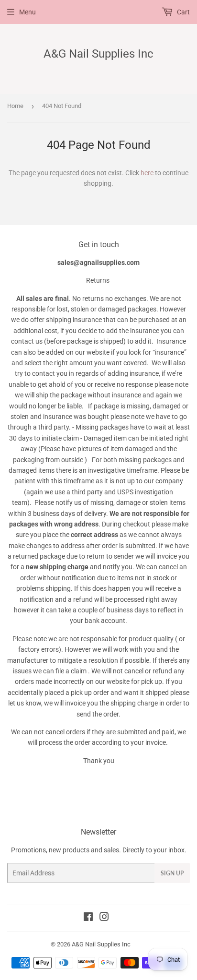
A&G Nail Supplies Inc (98, 53)
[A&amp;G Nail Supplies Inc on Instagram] (104, 918)
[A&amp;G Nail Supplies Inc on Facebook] (88, 918)
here (147, 173)
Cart (182, 12)
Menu (27, 12)
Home (15, 105)
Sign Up (172, 873)
